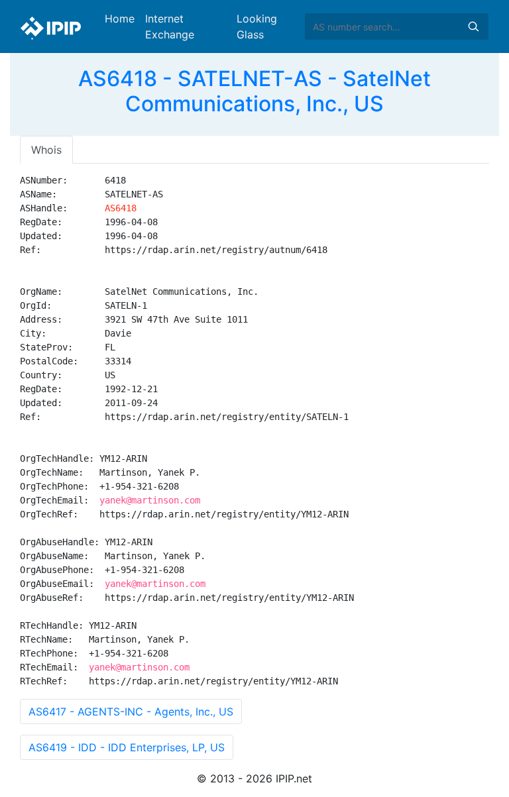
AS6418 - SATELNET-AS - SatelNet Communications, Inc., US (254, 91)
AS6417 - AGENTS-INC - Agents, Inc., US (130, 711)
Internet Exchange (169, 26)
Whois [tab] (46, 149)
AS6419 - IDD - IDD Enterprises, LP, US (126, 747)
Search (473, 26)
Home (120, 18)
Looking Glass (257, 26)
